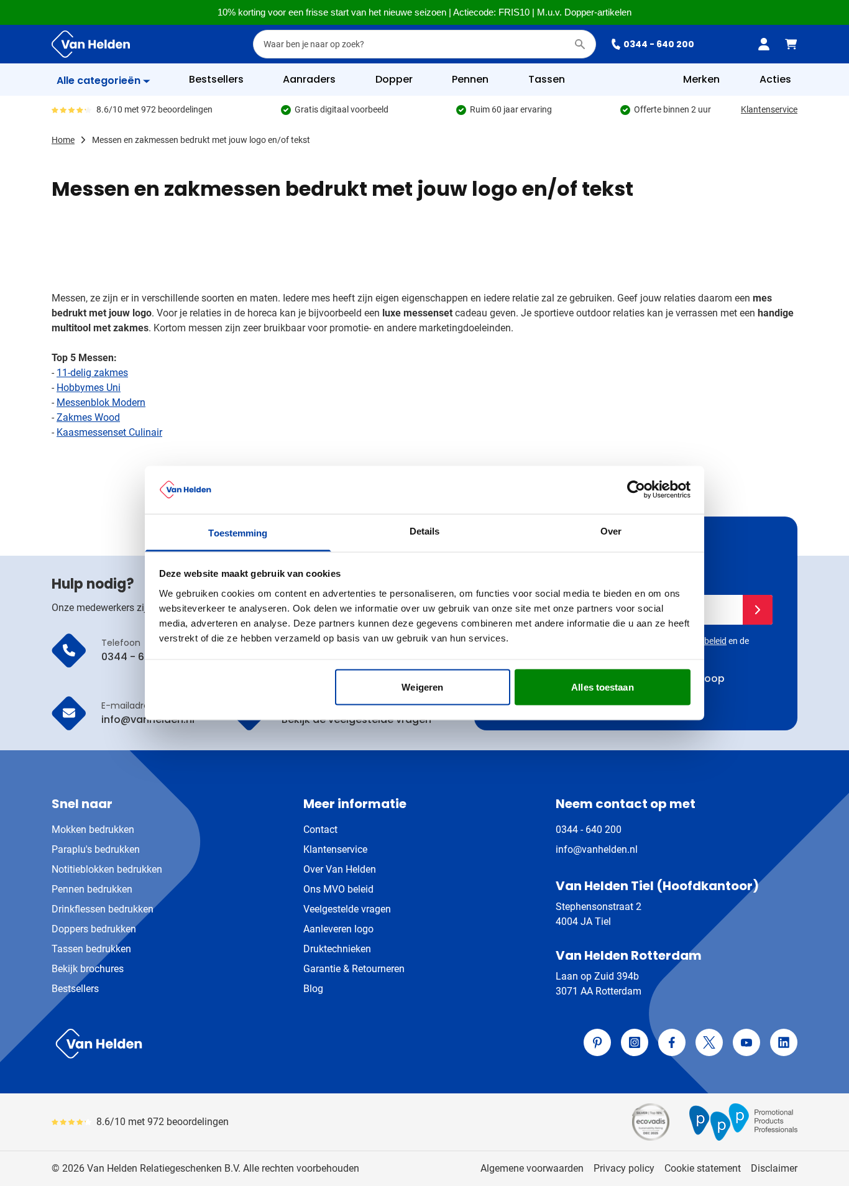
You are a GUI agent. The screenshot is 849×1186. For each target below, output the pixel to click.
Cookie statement (702, 1168)
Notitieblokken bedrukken (107, 869)
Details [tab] (425, 530)
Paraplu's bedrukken (96, 849)
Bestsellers (75, 989)
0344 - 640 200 (658, 44)
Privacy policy (624, 1168)
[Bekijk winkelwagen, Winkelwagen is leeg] (791, 44)
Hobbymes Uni (89, 387)
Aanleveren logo (338, 929)
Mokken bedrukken (93, 829)
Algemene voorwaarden (532, 1168)
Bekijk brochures (88, 969)
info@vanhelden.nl (597, 849)
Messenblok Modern (101, 402)
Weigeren (422, 687)
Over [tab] (611, 530)
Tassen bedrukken (91, 949)
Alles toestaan (602, 687)
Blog (313, 989)
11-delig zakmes (92, 373)
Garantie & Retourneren (354, 969)
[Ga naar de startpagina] (91, 44)
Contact (320, 829)
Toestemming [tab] (237, 532)
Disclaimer (774, 1168)
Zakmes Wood (88, 417)
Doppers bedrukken (94, 929)
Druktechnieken (337, 949)
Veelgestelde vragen (347, 909)
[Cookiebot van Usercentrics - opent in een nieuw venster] (636, 489)
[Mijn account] (764, 44)
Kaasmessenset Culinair (109, 432)
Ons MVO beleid (338, 889)
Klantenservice (769, 109)
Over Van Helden (339, 869)
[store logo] (236, 1044)
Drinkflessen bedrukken (103, 909)
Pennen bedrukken (92, 889)
